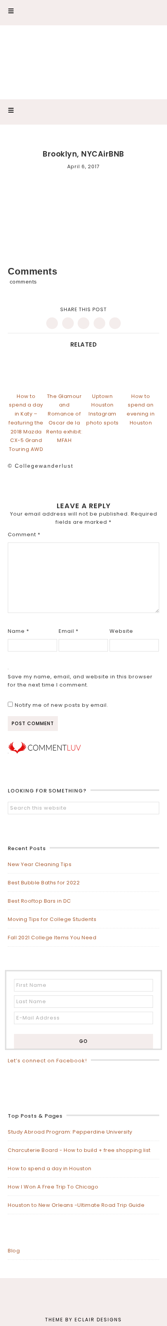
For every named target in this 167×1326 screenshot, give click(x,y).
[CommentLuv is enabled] (45, 751)
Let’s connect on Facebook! (47, 1060)
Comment (24, 534)
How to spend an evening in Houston (141, 409)
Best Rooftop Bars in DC (39, 901)
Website (121, 631)
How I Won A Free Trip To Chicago (53, 1186)
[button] (83, 12)
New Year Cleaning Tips (39, 864)
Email (68, 631)
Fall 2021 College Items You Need (52, 937)
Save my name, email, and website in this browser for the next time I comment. (80, 681)
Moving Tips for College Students (52, 919)
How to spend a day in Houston (50, 1168)
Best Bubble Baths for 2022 (44, 882)
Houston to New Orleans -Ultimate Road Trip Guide (76, 1205)
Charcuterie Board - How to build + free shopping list (79, 1150)
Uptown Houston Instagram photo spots (102, 409)
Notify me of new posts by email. (61, 705)
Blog (14, 1250)
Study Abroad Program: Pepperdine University (70, 1132)
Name (18, 631)
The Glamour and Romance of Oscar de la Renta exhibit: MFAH (64, 418)
